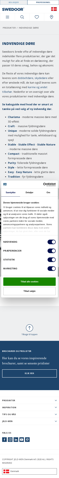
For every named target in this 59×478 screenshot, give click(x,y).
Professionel (43, 2)
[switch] (52, 251)
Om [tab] (48, 192)
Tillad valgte (29, 291)
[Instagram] (10, 439)
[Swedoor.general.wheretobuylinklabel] (51, 17)
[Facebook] (4, 439)
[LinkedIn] (16, 439)
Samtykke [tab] (11, 192)
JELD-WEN (7, 421)
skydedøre (41, 78)
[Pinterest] (27, 439)
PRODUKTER (8, 400)
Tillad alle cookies (29, 281)
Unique (12, 130)
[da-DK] (54, 9)
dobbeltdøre (25, 78)
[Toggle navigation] (7, 17)
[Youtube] (21, 439)
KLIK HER (29, 373)
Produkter (9, 27)
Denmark (14, 471)
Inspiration (9, 407)
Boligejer (14, 2)
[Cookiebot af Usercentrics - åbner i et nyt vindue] (43, 184)
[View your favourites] (37, 17)
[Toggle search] (22, 17)
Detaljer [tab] (30, 192)
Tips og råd (9, 414)
